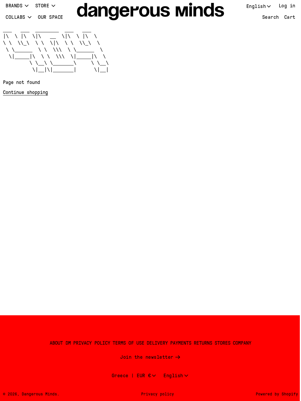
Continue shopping (25, 92)
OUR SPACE (50, 17)
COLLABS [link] (15, 17)
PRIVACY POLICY (90, 343)
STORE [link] (42, 5)
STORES (221, 343)
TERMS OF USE (127, 343)
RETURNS (201, 343)
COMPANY (240, 343)
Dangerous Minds (39, 394)
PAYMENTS (179, 343)
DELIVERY (155, 343)
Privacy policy (156, 394)
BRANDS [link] (14, 5)
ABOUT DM (58, 343)
